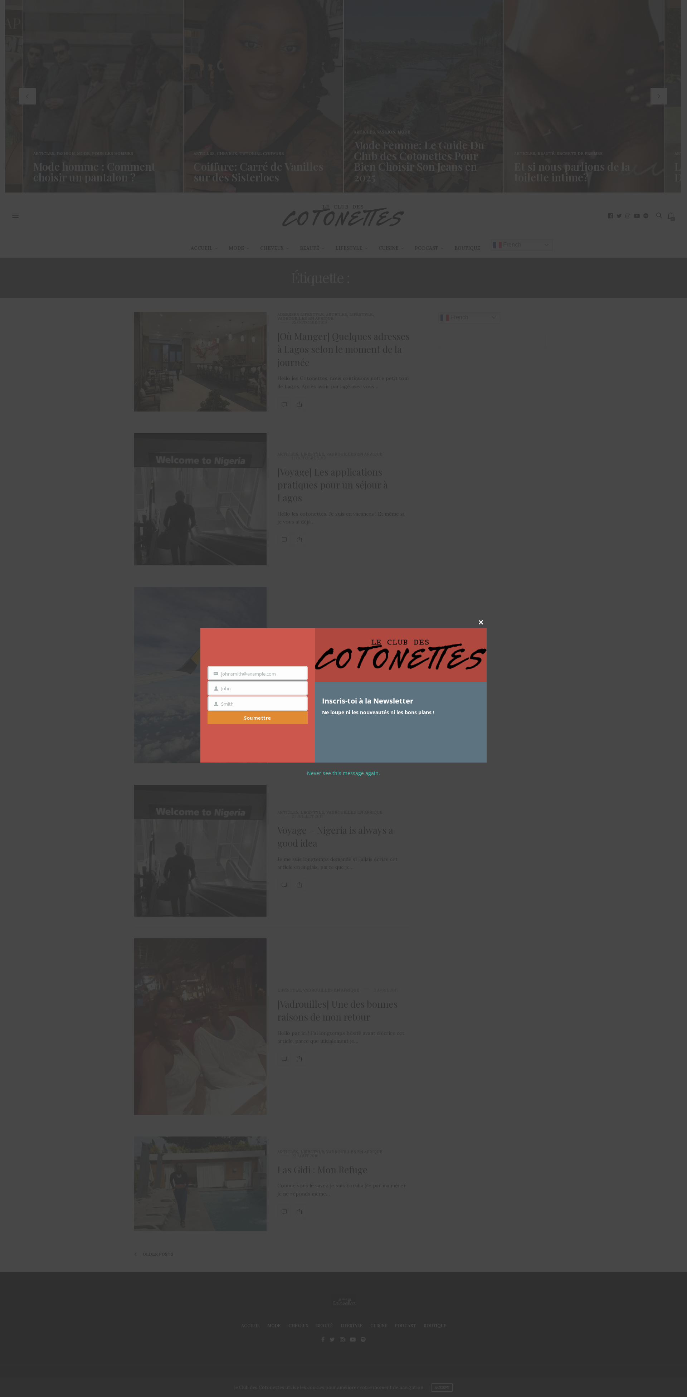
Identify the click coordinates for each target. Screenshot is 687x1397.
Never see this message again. (343, 773)
